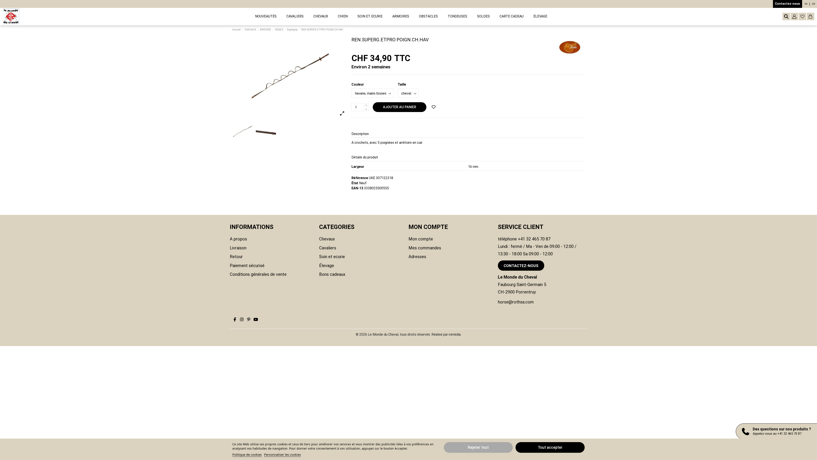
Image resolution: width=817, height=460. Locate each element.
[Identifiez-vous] (794, 16)
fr (806, 4)
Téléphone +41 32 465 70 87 (524, 239)
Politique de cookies (247, 454)
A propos (238, 239)
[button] (295, 16)
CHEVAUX (327, 239)
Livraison (238, 247)
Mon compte (420, 239)
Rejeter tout (478, 447)
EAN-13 (357, 188)
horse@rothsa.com (516, 302)
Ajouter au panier (399, 107)
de (813, 4)
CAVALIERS (327, 247)
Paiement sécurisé (247, 265)
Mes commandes (424, 247)
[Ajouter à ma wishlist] (433, 107)
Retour (236, 256)
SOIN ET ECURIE (332, 256)
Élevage (326, 265)
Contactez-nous (787, 4)
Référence (359, 178)
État (354, 183)
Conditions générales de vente (258, 274)
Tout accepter (550, 447)
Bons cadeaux (332, 274)
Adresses (417, 256)
